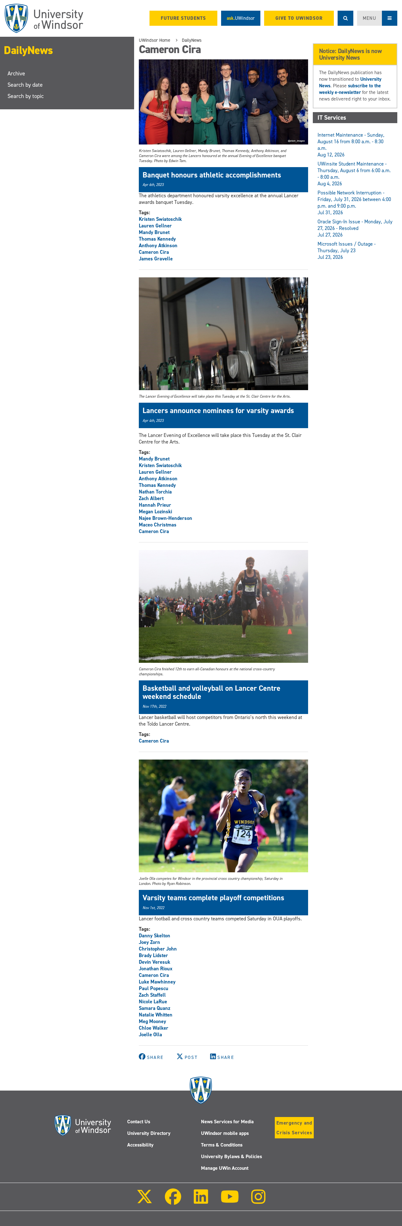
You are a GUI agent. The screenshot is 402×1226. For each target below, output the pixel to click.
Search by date (25, 85)
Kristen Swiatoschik (160, 219)
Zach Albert (151, 498)
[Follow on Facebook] (173, 1201)
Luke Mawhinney (157, 981)
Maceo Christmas (158, 524)
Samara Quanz (154, 1008)
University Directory (149, 1133)
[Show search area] (345, 18)
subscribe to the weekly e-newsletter (350, 88)
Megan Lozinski (155, 511)
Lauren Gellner (155, 225)
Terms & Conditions (221, 1145)
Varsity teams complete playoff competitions (213, 898)
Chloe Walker (153, 1028)
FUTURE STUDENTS (183, 18)
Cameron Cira (154, 252)
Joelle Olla (150, 1034)
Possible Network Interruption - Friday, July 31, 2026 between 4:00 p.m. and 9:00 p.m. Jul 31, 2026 (354, 202)
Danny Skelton (154, 935)
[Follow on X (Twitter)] (144, 1201)
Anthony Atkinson (158, 245)
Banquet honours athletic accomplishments (212, 175)
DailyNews (28, 50)
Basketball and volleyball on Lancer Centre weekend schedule (211, 692)
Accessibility (140, 1145)
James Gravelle (156, 258)
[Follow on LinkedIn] (201, 1201)
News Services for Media (227, 1121)
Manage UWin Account (224, 1168)
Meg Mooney (152, 1021)
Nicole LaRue (153, 1001)
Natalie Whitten (155, 1014)
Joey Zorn (149, 942)
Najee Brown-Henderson (165, 518)
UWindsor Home (154, 40)
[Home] (44, 18)
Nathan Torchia (155, 491)
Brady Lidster (153, 955)
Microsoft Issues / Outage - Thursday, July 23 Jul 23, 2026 (347, 250)
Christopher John (158, 948)
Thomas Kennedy (157, 239)
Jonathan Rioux (155, 968)
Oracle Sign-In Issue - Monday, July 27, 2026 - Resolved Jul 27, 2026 (355, 228)
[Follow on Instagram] (258, 1201)
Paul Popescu (153, 988)
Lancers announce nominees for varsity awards (218, 411)
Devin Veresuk (154, 962)
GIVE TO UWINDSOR (299, 18)
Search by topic (26, 96)
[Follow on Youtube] (230, 1201)
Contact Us (138, 1121)
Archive (16, 73)
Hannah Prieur (155, 505)
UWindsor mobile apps (225, 1133)
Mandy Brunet (154, 232)
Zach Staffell (152, 995)
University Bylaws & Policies (231, 1156)
